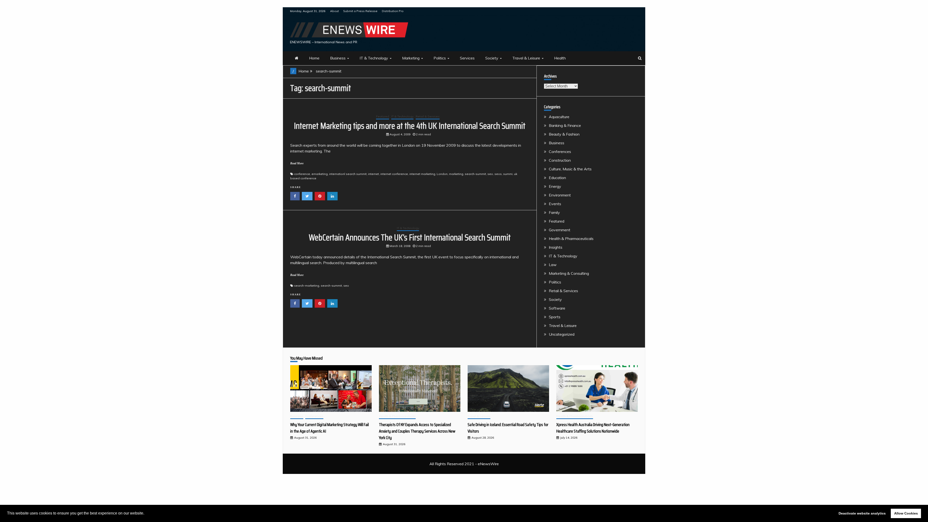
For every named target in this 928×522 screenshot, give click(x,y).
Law (553, 264)
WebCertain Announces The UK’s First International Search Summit (410, 237)
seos (498, 174)
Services (467, 58)
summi (508, 174)
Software (557, 308)
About (334, 11)
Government (559, 229)
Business (338, 58)
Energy (555, 186)
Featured (382, 116)
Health (560, 58)
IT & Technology (374, 58)
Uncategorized (561, 334)
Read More (297, 163)
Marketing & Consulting (569, 273)
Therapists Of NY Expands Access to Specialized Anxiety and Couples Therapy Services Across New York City (417, 431)
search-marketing (306, 285)
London (442, 174)
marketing (456, 174)
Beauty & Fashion (564, 134)
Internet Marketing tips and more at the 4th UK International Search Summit (409, 126)
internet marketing (422, 174)
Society (491, 58)
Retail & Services (428, 116)
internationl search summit (348, 174)
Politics (440, 58)
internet (373, 174)
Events (555, 203)
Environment (560, 195)
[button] (146, 514)
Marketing (411, 58)
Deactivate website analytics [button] (862, 513)
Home (314, 58)
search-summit (475, 174)
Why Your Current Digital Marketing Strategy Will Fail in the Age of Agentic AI (329, 428)
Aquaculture (559, 116)
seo (490, 174)
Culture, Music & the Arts (570, 169)
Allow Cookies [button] (906, 513)
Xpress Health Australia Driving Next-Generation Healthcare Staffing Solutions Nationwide (593, 428)
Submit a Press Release (360, 11)
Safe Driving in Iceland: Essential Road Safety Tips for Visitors (508, 428)
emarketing (320, 174)
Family (554, 212)
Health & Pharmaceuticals (571, 238)
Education (557, 177)
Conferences (560, 151)
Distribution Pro (393, 11)
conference (302, 174)
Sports (554, 316)
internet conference (394, 174)
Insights (555, 247)
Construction (560, 160)
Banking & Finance (565, 125)
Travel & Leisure (526, 58)
